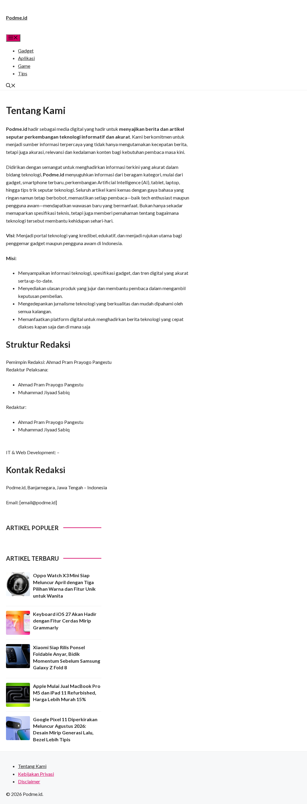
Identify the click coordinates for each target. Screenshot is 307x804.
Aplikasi (26, 58)
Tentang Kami (32, 766)
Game (24, 66)
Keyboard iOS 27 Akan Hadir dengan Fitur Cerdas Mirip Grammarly (65, 620)
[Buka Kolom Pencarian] (11, 86)
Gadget (26, 50)
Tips (22, 73)
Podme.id (16, 17)
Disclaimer (29, 781)
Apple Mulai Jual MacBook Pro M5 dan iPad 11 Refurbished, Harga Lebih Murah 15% (66, 692)
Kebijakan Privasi (36, 774)
